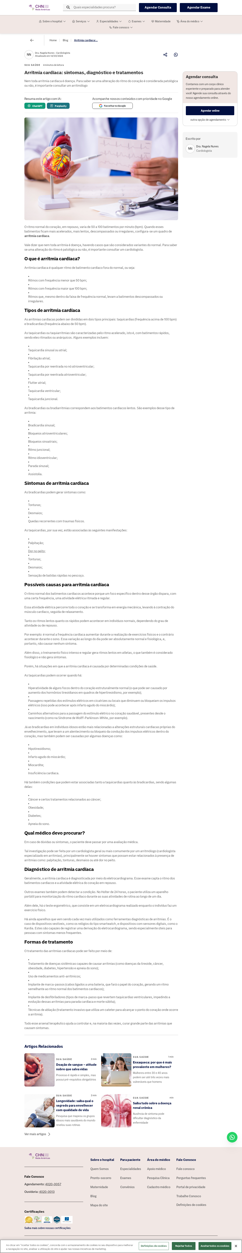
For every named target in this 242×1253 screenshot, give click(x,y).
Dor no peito (36, 551)
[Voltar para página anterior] (32, 40)
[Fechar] (236, 1246)
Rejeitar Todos (183, 1245)
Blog (65, 40)
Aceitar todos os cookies (215, 1245)
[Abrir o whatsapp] (232, 1137)
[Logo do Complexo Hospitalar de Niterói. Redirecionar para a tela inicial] (39, 8)
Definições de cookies (191, 1205)
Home (53, 40)
